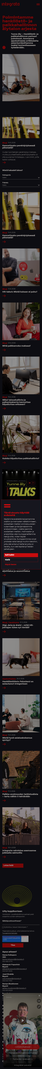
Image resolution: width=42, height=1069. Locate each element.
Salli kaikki (9, 555)
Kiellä (7, 560)
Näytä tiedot (10, 564)
